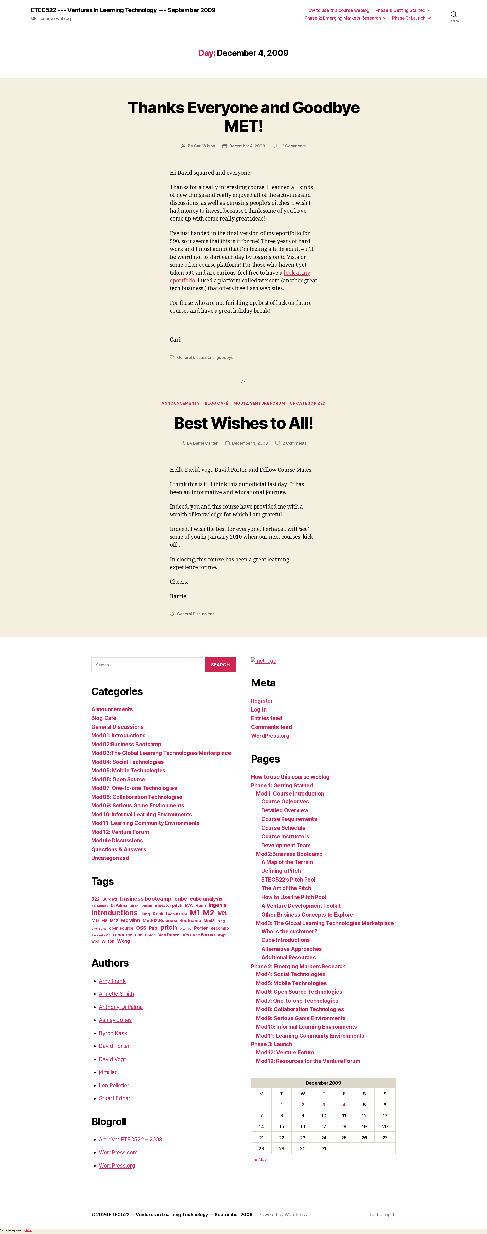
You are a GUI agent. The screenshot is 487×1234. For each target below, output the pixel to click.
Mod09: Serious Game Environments (137, 805)
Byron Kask (113, 1033)
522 (95, 899)
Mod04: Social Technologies (127, 762)
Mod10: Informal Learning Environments (141, 814)
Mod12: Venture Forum (259, 403)
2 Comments (294, 443)
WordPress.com (118, 1152)
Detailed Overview (284, 810)
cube (180, 898)
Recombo (220, 928)
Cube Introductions (285, 940)
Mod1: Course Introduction (290, 793)
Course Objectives (285, 801)
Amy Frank (112, 981)
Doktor (146, 906)
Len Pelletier (114, 1085)
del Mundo (99, 906)
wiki (95, 941)
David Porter (114, 1046)
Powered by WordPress (282, 1214)
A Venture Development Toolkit (301, 906)
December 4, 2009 (247, 145)
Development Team (286, 845)
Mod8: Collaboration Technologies (300, 1009)
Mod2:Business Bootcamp (289, 854)
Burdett (109, 899)
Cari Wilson (204, 145)
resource (122, 934)
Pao (153, 928)
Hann (200, 905)
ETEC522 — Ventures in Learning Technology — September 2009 (180, 1214)
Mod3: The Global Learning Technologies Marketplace (325, 923)
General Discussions (195, 357)
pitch (168, 927)
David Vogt (112, 1059)
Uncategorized (307, 403)
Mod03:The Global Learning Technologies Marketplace (161, 753)
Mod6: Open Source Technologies (299, 992)
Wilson (107, 941)
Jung (145, 913)
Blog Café (217, 403)
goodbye (224, 357)
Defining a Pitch (281, 871)
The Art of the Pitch (286, 888)
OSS (141, 928)
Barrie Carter (205, 443)
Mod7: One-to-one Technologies (297, 1001)
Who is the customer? (289, 931)
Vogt (222, 935)
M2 (208, 912)
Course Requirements (289, 819)
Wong (123, 941)
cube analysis (206, 899)
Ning (221, 921)
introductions (114, 912)
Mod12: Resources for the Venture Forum (308, 1061)
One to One (98, 929)
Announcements (180, 403)
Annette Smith (116, 994)
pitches (185, 929)
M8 (104, 921)
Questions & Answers (118, 849)
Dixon (134, 906)
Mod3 (209, 920)
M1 (195, 912)
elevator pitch (168, 905)
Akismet (28, 1230)
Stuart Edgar (114, 1098)
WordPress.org (117, 1165)
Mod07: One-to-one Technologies (134, 788)
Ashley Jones (115, 1020)
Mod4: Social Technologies (290, 974)
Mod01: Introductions (118, 735)
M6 (95, 920)
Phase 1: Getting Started (400, 10)
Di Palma (119, 905)
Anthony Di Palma (121, 1007)
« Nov (261, 1159)
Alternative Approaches (291, 949)
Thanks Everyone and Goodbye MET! (243, 116)
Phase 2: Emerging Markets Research (343, 18)
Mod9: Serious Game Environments (301, 1018)
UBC (138, 935)
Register (262, 701)
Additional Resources (288, 957)
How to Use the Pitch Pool (293, 897)
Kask (158, 913)
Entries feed (266, 718)
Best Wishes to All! (243, 423)
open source (121, 928)
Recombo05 (101, 935)
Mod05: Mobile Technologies (128, 770)
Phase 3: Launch (408, 18)
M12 (114, 920)
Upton (150, 935)
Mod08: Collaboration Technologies (137, 797)
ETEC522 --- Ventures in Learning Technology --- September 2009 (122, 10)
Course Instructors (285, 836)
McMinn (130, 920)
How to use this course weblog (337, 10)
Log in (258, 709)
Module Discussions (117, 840)
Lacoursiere (176, 914)
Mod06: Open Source (118, 779)
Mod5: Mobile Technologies (291, 983)
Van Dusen (169, 934)
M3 (222, 913)
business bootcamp (145, 898)
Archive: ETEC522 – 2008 (130, 1139)
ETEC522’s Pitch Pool (288, 879)
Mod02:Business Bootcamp (126, 744)
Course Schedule (283, 828)
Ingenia (217, 905)
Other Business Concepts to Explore (307, 914)
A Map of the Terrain (287, 862)
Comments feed (271, 727)
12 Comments (293, 145)
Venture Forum (198, 934)
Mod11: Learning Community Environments (145, 823)
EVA (189, 905)
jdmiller (108, 1072)
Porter (201, 928)
